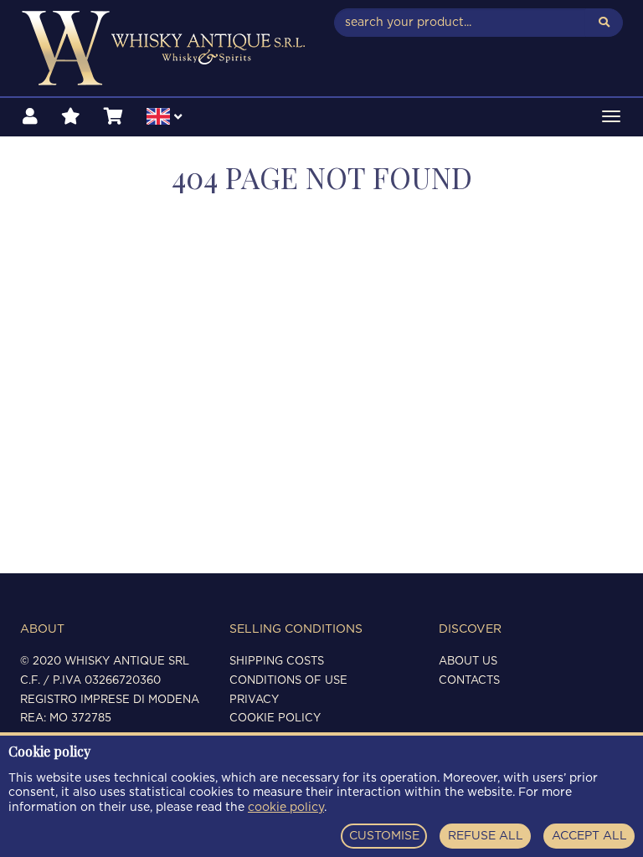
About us (468, 661)
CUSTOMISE (384, 836)
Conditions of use (288, 680)
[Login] (30, 117)
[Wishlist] (70, 117)
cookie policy (286, 807)
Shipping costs (276, 661)
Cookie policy (275, 718)
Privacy (254, 700)
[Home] (164, 48)
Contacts (469, 680)
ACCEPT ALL (589, 836)
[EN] (164, 118)
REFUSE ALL (485, 836)
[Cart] (113, 117)
